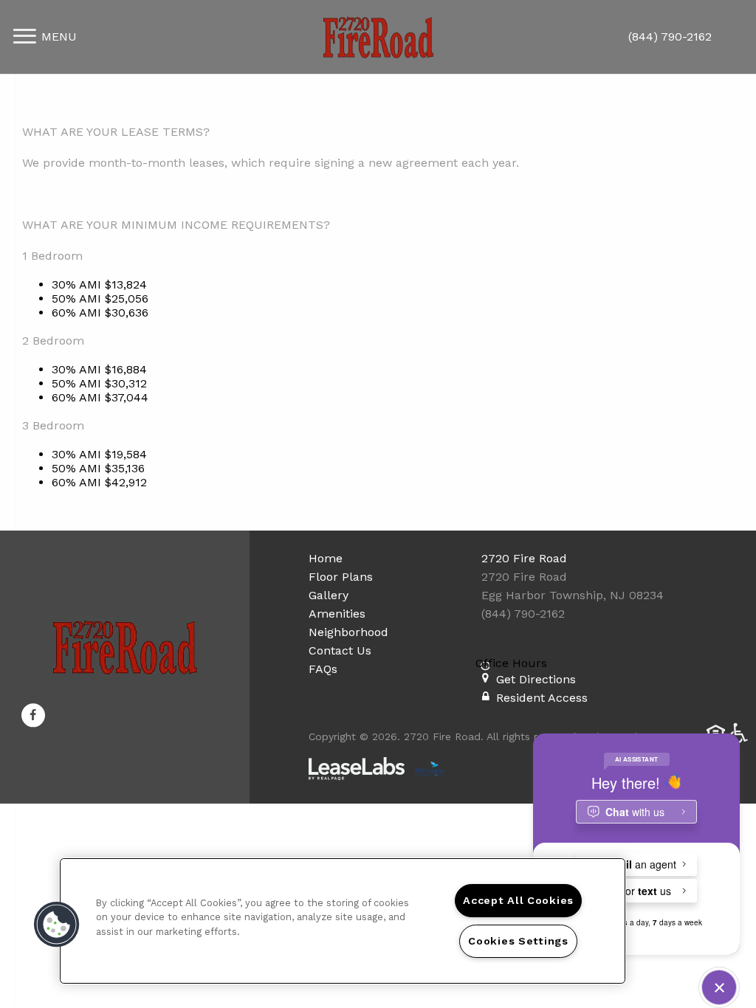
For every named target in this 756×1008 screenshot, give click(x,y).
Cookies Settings (518, 941)
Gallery (328, 595)
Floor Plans (341, 577)
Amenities (337, 614)
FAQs (323, 669)
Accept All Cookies (518, 900)
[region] (342, 920)
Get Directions (536, 679)
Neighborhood (348, 632)
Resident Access (542, 698)
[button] (33, 716)
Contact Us (340, 650)
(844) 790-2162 (670, 37)
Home (326, 558)
